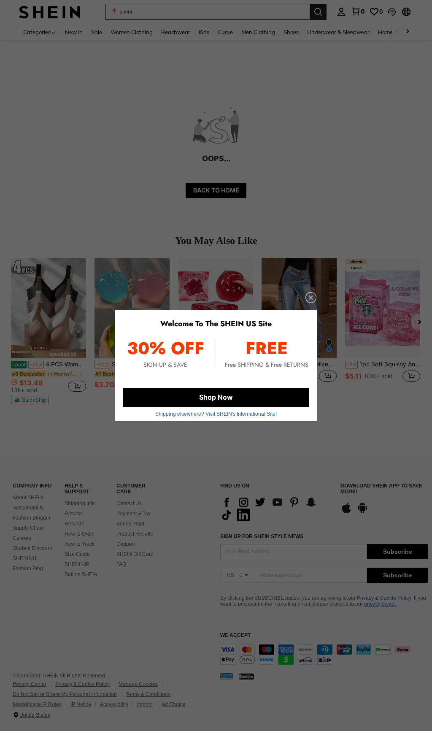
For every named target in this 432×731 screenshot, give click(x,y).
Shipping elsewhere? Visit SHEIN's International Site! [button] (216, 414)
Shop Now (216, 397)
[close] (311, 297)
